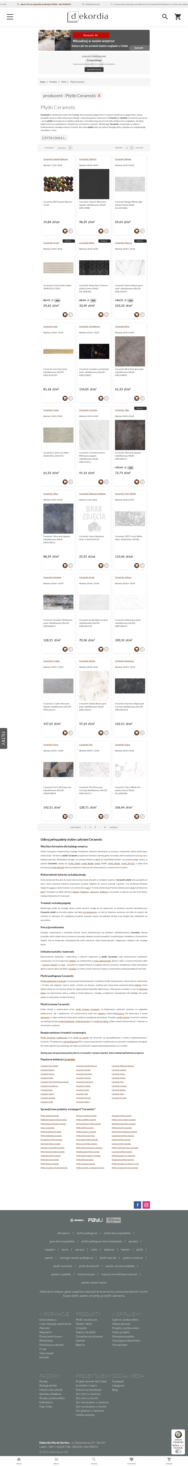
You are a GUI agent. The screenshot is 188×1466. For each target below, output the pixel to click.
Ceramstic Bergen (123, 159)
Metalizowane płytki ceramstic (88, 1152)
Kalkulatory (46, 1402)
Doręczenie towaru (50, 1336)
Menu (56, 1463)
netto (94, 1249)
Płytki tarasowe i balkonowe (54, 1037)
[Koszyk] (178, 16)
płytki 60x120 (57, 867)
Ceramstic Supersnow (84, 1082)
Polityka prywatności (51, 1345)
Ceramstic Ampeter (52, 577)
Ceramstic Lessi (50, 326)
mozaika (72, 968)
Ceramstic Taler (122, 410)
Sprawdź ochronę (94, 69)
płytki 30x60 (74, 863)
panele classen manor (94, 1282)
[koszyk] (65, 231)
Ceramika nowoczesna (89, 1336)
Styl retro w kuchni (87, 1398)
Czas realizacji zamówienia (55, 1323)
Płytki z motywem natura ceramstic (125, 1148)
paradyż (133, 1241)
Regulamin (45, 1332)
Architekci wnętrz (86, 1385)
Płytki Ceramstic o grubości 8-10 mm (90, 1168)
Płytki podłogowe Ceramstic (54, 981)
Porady (43, 1381)
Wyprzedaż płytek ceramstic (87, 1140)
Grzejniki (81, 1328)
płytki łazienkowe (66, 1021)
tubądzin (50, 1249)
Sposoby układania (50, 1394)
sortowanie (49, 148)
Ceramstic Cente (51, 410)
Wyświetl (118, 148)
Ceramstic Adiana (123, 577)
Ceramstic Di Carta (83, 1098)
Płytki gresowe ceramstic (85, 1164)
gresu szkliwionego (102, 960)
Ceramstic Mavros (123, 242)
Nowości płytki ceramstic (121, 1144)
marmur (46, 964)
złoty (132, 887)
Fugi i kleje (45, 1406)
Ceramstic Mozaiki (83, 1070)
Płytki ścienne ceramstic (85, 1136)
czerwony (94, 892)
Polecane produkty (123, 1336)
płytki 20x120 (127, 863)
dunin (65, 1249)
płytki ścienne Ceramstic (88, 1009)
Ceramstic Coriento (88, 410)
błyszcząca (119, 1013)
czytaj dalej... (54, 138)
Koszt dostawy (48, 1319)
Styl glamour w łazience (90, 1410)
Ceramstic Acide (86, 577)
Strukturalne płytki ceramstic (123, 1160)
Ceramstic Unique (119, 1078)
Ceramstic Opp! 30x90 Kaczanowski (54, 1082)
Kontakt (44, 1357)
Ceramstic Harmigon (84, 1074)
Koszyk (169, 1463)
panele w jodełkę (61, 1274)
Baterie (80, 1345)
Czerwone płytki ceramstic (122, 1152)
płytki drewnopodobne (117, 1233)
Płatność (44, 1328)
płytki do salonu (101, 1021)
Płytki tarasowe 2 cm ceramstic (123, 1156)
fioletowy (84, 892)
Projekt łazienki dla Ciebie (91, 1381)
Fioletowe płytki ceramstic (51, 1156)
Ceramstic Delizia (87, 661)
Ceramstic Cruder (51, 661)
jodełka (72, 960)
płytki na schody (81, 1037)
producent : (69, 95)
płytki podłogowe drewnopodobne (102, 1241)
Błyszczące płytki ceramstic (86, 1144)
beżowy (76, 892)
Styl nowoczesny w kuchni (91, 1406)
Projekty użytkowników (126, 1328)
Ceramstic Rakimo (119, 1090)
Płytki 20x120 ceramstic (50, 1160)
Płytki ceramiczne (86, 1319)
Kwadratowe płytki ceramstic (123, 1136)
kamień (54, 964)
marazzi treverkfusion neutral (119, 1274)
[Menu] (10, 17)
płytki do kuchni (82, 1021)
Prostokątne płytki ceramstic (51, 1140)
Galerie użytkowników (125, 1319)
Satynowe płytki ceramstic (51, 1144)
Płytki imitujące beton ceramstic (88, 1156)
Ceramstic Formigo (119, 1098)
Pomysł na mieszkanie (89, 1389)
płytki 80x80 (87, 863)
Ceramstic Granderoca (89, 326)
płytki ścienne (123, 1017)
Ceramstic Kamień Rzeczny (55, 159)
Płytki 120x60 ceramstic (50, 1116)
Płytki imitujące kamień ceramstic (53, 1124)
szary (87, 887)
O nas (42, 1349)
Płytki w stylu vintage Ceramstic (124, 1120)
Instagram (118, 1385)
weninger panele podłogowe (76, 1257)
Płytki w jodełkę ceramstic (86, 1120)
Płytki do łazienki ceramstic (51, 1132)
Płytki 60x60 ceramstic (85, 1160)
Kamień (80, 1340)
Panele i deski (84, 1323)
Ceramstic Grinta (51, 242)
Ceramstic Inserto (47, 1094)
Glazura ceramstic (47, 1128)
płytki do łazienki (89, 1266)
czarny (52, 887)
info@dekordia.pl (75, 4)
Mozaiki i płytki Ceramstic (121, 1116)
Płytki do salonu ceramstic (86, 1132)
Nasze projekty (121, 1332)
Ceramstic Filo (86, 744)
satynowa (45, 1017)
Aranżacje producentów (126, 1340)
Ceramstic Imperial (83, 1078)
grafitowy (104, 892)
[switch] (178, 1451)
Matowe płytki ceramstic (121, 1140)
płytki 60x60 (114, 863)
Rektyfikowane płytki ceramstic (124, 1124)
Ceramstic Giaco (122, 744)
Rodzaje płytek (48, 1385)
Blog (115, 1389)
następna (113, 827)
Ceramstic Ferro (50, 744)
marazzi (79, 1249)
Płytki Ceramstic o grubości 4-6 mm (125, 1164)
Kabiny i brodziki (86, 1332)
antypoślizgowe (71, 1041)
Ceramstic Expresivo (124, 661)
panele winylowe (133, 1257)
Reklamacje (46, 1340)
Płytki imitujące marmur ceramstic (89, 1148)
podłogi (137, 985)
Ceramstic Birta (122, 326)
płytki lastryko (108, 1257)
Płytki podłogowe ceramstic (51, 1136)
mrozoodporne (90, 912)
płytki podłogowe (87, 1233)
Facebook (118, 1381)
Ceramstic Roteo (86, 242)
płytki (97, 863)
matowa (101, 1013)
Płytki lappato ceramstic (50, 1164)
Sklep (18, 1463)
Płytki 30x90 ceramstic (85, 1128)
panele (49, 1257)
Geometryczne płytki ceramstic (52, 1148)
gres (63, 964)
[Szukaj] (165, 16)
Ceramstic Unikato (83, 1086)
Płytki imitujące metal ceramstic (53, 1152)
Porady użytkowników (52, 1398)
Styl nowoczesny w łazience (92, 1402)
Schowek (131, 1463)
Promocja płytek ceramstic (86, 1116)
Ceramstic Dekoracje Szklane (92, 493)
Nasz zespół (46, 1353)
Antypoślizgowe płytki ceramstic (88, 1124)
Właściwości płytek (50, 1389)
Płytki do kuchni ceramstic (122, 1128)
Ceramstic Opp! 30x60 (125, 493)
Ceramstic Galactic (87, 159)
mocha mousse (86, 1274)
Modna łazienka (85, 1415)
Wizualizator (120, 1345)
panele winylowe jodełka (120, 1266)
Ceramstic (69, 1059)
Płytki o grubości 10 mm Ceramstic (125, 1168)
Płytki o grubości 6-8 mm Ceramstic (54, 1168)
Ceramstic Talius (50, 493)
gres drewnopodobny (62, 1241)
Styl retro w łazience (88, 1394)
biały (43, 892)
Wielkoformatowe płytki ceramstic (54, 1120)
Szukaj (94, 1463)
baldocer (109, 1249)
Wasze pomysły (121, 1323)
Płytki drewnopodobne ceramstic (124, 1132)
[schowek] (70, 231)
